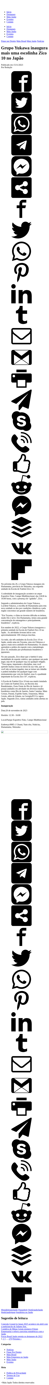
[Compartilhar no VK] (21, 558)
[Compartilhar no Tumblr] (21, 324)
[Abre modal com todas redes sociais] (21, 197)
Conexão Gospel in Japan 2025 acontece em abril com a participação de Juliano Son (24, 1325)
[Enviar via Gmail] (21, 367)
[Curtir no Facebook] (21, 473)
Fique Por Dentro (14, 1352)
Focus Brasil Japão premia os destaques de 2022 (21, 1336)
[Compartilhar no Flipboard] (21, 579)
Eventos (10, 19)
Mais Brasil (21, 41)
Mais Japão (11, 17)
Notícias (40, 41)
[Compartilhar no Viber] (21, 452)
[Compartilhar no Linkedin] (21, 303)
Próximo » (17, 1339)
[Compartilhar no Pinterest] (21, 282)
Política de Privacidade (16, 1373)
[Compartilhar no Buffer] (21, 537)
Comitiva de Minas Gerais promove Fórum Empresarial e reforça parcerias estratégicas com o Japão (22, 1331)
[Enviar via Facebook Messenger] (21, 176)
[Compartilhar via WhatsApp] (21, 133)
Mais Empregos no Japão (17, 1357)
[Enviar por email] (21, 346)
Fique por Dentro (8, 41)
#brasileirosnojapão (9, 1310)
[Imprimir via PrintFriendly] (21, 388)
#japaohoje (23, 1310)
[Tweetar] (21, 112)
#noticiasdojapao (8, 1312)
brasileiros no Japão (24, 1312)
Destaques (11, 14)
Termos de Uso (13, 1375)
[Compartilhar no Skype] (21, 431)
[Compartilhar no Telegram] (21, 155)
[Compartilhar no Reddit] (21, 494)
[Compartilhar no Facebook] (21, 91)
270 (10, 1339)
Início (9, 12)
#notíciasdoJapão (35, 1310)
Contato (10, 22)
